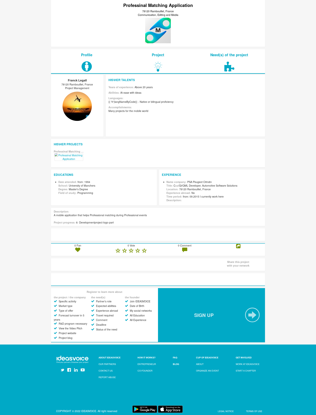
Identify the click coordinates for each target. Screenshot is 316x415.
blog (176, 364)
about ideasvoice (110, 357)
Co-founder (145, 370)
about (200, 364)
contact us (106, 370)
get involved (244, 357)
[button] (211, 315)
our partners (107, 364)
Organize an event (207, 370)
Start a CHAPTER (246, 370)
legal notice (226, 411)
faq (175, 357)
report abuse (107, 377)
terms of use (254, 411)
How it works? (146, 357)
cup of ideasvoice (207, 357)
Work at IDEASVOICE (247, 364)
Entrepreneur (147, 364)
